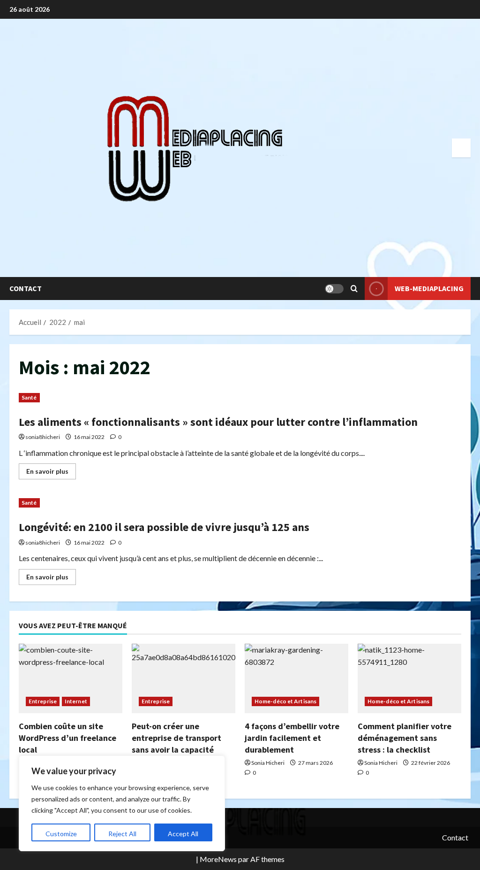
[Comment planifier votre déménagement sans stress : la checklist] (409, 678)
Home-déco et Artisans (285, 701)
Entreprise (43, 701)
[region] (122, 803)
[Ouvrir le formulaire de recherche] (354, 288)
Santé (29, 397)
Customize (61, 834)
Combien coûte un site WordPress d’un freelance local (67, 738)
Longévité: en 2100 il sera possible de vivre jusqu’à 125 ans (164, 527)
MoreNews (218, 859)
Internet (76, 701)
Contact (25, 288)
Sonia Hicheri (268, 762)
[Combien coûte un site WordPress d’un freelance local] (70, 678)
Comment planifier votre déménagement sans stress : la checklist (404, 738)
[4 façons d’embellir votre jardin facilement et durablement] (296, 678)
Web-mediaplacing (429, 288)
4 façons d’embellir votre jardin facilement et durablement (292, 738)
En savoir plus (51, 473)
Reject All (122, 834)
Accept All (183, 834)
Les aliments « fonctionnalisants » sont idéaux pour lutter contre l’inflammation (218, 422)
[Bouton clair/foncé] (334, 288)
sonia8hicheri (42, 436)
